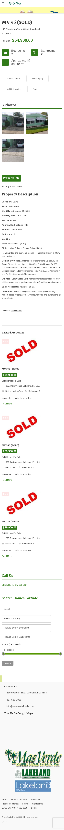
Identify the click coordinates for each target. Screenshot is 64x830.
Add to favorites (14, 89)
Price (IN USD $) (11, 644)
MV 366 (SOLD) (10, 445)
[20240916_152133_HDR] (37, 123)
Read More (7, 404)
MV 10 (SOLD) (59, 321)
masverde (6, 398)
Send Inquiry (37, 78)
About (5, 799)
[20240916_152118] (13, 150)
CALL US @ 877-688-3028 (14, 808)
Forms (25, 804)
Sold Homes (16, 311)
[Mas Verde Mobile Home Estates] (31, 3)
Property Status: (9, 186)
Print (35, 89)
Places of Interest (10, 804)
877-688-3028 (14, 700)
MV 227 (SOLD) (10, 369)
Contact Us (37, 804)
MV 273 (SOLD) (10, 521)
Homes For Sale (19, 799)
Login (34, 808)
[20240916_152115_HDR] (13, 123)
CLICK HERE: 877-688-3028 (15, 585)
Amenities (35, 799)
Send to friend (13, 78)
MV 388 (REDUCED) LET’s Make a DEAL (5, 321)
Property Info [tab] (11, 178)
